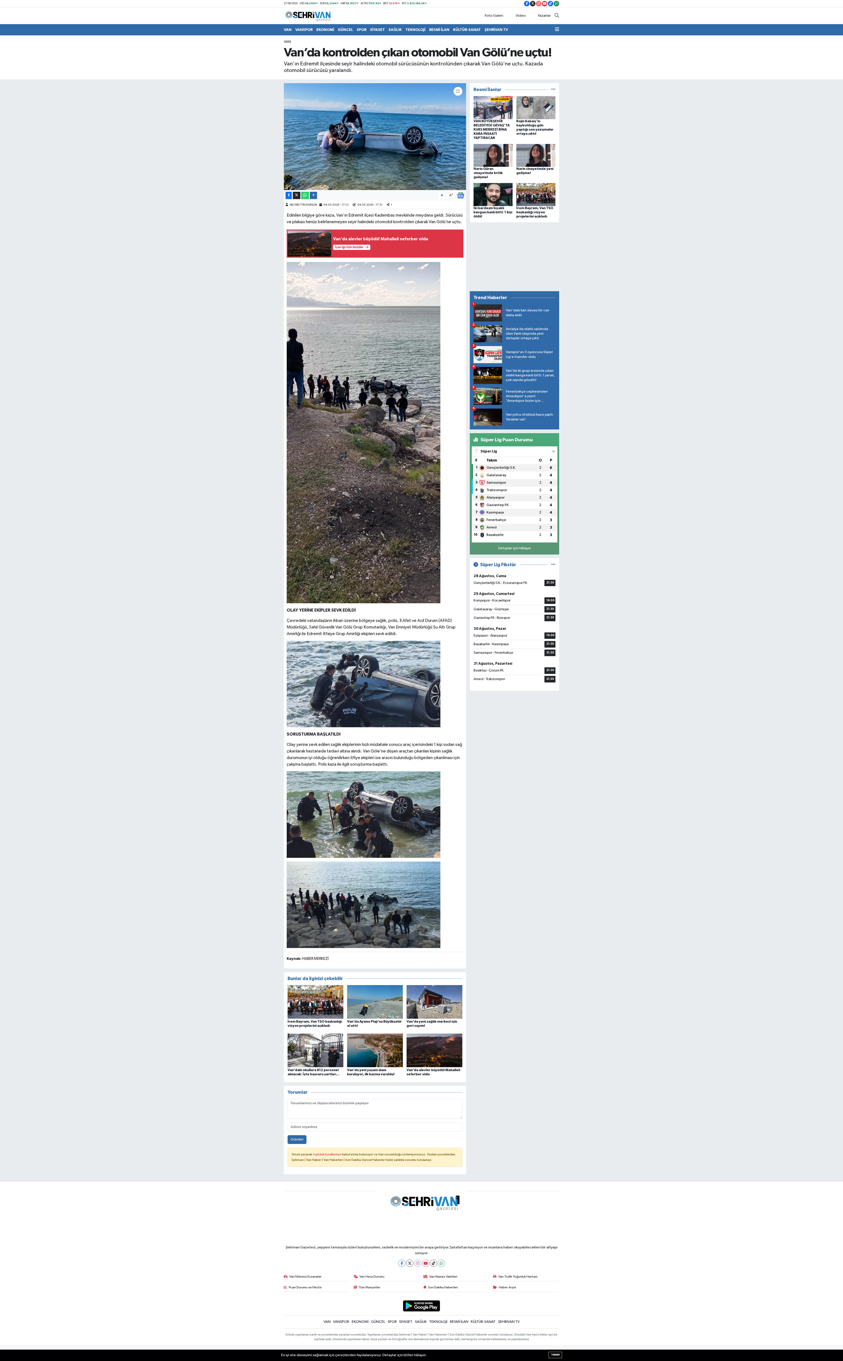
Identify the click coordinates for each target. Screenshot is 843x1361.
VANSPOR (304, 30)
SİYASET (377, 30)
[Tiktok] (433, 1263)
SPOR (361, 30)
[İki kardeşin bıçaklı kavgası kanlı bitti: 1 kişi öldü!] (493, 194)
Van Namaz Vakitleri (443, 1276)
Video (521, 16)
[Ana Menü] (557, 30)
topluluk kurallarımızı (327, 1154)
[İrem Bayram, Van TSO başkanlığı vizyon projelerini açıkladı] (315, 1002)
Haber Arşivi (507, 1287)
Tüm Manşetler (369, 1287)
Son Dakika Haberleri (443, 1287)
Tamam (555, 1355)
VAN (288, 30)
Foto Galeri (494, 16)
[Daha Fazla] (313, 195)
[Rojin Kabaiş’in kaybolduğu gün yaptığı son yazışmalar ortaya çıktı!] (535, 108)
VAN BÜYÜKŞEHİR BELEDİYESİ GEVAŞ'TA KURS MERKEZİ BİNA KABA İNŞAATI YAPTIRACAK (492, 129)
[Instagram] (417, 1263)
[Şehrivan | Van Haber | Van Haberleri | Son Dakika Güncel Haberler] (309, 15)
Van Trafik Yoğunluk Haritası (517, 1276)
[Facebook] (401, 1263)
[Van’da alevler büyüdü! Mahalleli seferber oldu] (434, 1050)
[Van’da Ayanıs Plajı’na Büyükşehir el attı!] (375, 1002)
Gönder (297, 1139)
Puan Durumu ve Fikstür (305, 1287)
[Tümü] (553, 90)
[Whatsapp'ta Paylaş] (305, 195)
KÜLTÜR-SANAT (467, 30)
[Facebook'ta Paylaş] (289, 195)
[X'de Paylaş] (296, 195)
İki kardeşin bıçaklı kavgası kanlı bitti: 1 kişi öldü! (493, 212)
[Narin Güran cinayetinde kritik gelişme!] (493, 155)
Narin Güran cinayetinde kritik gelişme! (488, 173)
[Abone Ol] (460, 195)
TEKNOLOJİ (415, 30)
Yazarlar (544, 16)
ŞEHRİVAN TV (496, 30)
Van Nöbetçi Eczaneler (305, 1276)
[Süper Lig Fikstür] (553, 565)
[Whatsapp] (441, 1263)
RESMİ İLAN (439, 30)
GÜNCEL (345, 30)
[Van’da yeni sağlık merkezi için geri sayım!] (434, 1002)
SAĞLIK (395, 30)
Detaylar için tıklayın (514, 548)
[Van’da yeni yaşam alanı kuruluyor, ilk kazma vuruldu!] (375, 1050)
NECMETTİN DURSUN (303, 204)
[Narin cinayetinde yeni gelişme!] (535, 155)
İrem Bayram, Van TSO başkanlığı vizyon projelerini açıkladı (534, 212)
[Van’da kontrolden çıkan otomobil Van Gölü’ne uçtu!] (375, 136)
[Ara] (557, 16)
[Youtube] (425, 1263)
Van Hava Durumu (372, 1276)
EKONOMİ (325, 30)
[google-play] (421, 1306)
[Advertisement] (514, 256)
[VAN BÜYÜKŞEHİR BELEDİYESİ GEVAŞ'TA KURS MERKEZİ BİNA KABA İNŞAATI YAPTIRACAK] (493, 108)
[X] (409, 1263)
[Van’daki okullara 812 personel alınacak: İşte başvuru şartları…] (315, 1050)
